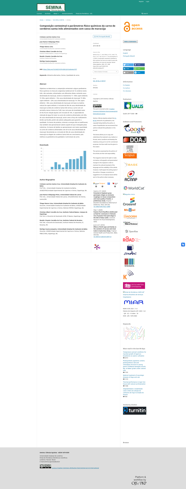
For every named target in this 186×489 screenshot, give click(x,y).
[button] (128, 64)
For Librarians (127, 91)
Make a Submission (130, 41)
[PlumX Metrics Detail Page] (97, 247)
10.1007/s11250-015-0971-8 (102, 237)
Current (39, 13)
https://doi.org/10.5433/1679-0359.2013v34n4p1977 (60, 69)
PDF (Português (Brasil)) (103, 36)
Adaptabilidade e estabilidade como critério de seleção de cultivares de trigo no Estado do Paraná (133, 391)
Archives (47, 13)
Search (145, 13)
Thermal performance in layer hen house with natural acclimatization (134, 383)
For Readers (126, 85)
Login (147, 1)
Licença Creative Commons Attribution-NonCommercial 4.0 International (75, 468)
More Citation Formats (100, 72)
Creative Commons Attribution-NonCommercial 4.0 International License (105, 111)
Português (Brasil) (129, 56)
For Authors (126, 88)
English (125, 53)
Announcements (67, 13)
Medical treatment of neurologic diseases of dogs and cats (133, 376)
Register (141, 1)
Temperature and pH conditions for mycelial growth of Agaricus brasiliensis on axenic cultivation (134, 354)
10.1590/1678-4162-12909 (101, 206)
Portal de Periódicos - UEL (84, 13)
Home (41, 20)
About (56, 13)
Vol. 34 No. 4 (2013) (58, 20)
